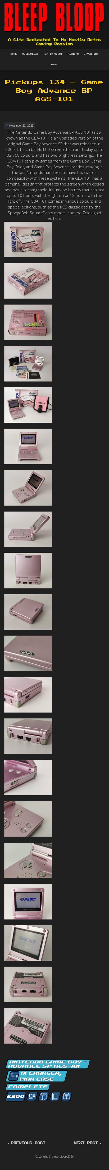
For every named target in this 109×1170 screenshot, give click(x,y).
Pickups (73, 54)
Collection (30, 54)
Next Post (86, 1143)
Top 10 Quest (52, 54)
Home (14, 54)
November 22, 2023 (21, 125)
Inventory (91, 54)
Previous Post (28, 1143)
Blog (54, 65)
